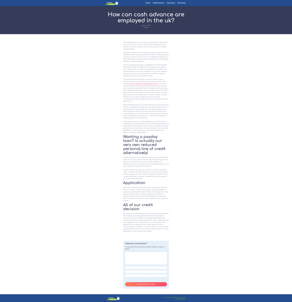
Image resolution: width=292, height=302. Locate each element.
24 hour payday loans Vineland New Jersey (143, 84)
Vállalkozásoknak (158, 3)
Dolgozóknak (171, 3)
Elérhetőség (181, 3)
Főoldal (147, 3)
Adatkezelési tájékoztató (180, 298)
